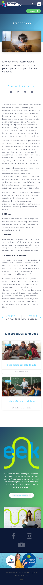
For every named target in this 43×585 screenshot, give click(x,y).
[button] (33, 4)
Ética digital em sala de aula (21, 365)
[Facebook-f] (13, 536)
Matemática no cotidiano (21, 401)
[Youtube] (21, 544)
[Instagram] (29, 536)
